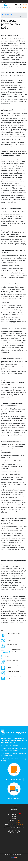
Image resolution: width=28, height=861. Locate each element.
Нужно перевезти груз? (14, 779)
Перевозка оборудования (12, 660)
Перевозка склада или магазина (14, 671)
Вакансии (14, 809)
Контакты (14, 813)
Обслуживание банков (12, 644)
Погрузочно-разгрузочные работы (14, 676)
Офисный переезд (9, 655)
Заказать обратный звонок (14, 826)
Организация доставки (17, 649)
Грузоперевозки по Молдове (13, 638)
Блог (14, 811)
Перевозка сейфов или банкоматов (14, 665)
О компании (14, 807)
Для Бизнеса (8, 14)
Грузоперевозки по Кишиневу (13, 633)
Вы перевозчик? (14, 799)
